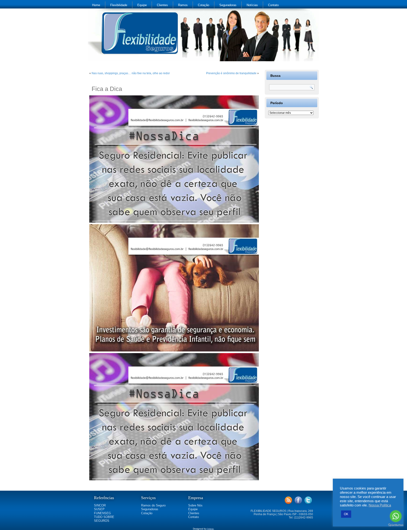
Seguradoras (227, 5)
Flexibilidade (118, 5)
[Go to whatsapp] (396, 516)
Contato (273, 5)
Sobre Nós (195, 505)
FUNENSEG (102, 513)
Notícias (252, 5)
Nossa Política (380, 505)
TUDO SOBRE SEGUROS (104, 518)
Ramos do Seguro (153, 505)
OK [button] (346, 514)
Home (96, 5)
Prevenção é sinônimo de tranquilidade (231, 73)
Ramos (183, 5)
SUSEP (99, 509)
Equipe (142, 5)
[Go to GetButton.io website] (395, 525)
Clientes (162, 5)
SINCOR (100, 505)
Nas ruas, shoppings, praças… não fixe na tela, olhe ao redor (131, 73)
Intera (210, 528)
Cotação (203, 5)
